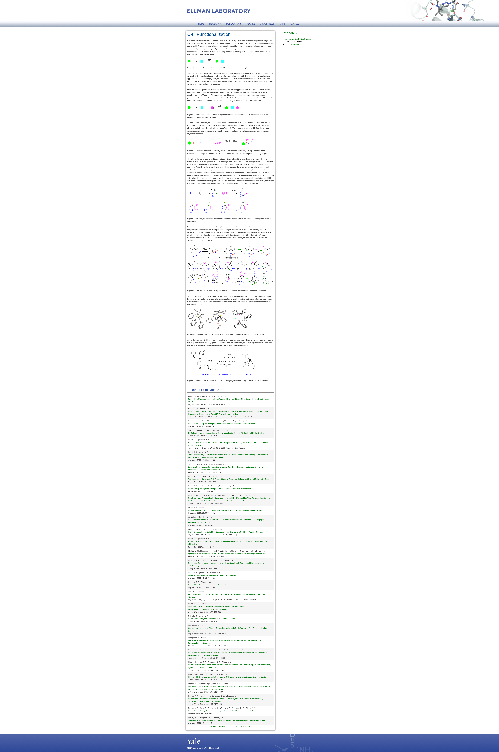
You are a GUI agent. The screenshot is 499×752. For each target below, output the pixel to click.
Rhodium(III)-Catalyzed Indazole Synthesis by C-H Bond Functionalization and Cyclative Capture (227, 677)
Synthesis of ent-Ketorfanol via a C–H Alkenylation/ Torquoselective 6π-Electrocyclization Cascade (228, 554)
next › (241, 726)
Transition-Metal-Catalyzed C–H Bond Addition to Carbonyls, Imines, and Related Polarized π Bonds (229, 479)
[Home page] (219, 12)
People (251, 24)
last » (247, 726)
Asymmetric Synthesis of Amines (298, 39)
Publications (234, 24)
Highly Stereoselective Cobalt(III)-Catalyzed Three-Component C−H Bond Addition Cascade (225, 532)
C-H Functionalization (293, 42)
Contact (295, 24)
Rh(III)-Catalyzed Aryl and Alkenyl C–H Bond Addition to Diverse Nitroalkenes (219, 489)
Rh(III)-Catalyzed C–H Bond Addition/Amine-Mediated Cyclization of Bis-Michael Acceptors (225, 510)
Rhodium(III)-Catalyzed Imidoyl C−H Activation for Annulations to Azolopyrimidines (221, 423)
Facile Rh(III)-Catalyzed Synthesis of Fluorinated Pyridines (212, 575)
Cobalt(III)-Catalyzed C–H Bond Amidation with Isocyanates (212, 585)
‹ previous (222, 726)
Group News (267, 24)
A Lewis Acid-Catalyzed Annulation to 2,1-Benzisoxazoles (211, 619)
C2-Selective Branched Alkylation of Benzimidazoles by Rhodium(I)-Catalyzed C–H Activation (226, 433)
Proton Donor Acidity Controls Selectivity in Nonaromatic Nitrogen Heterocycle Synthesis (224, 711)
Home (201, 24)
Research (215, 24)
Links (282, 24)
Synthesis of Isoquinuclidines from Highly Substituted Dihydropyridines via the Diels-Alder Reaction (228, 720)
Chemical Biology (292, 44)
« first (213, 726)
